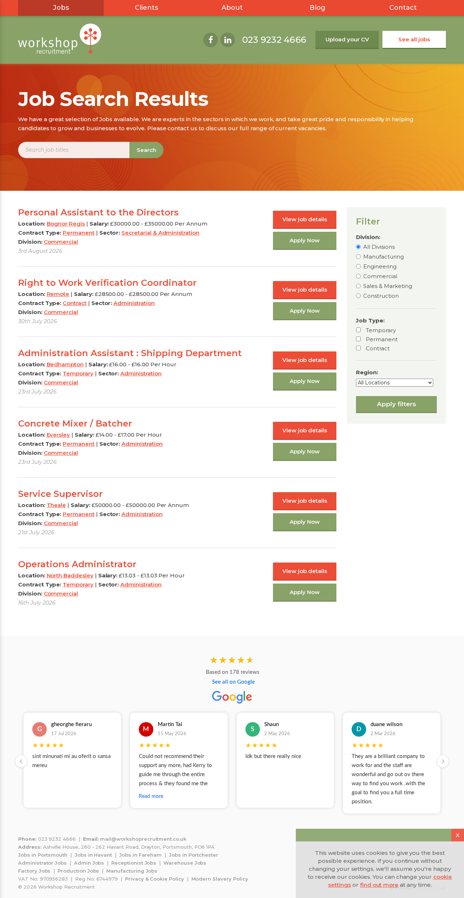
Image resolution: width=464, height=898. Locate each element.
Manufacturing (383, 256)
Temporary (381, 330)
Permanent (382, 339)
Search (146, 150)
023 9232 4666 (274, 39)
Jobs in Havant (93, 855)
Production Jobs (78, 871)
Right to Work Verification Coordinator (107, 282)
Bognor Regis (66, 223)
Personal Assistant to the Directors (98, 212)
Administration (133, 303)
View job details (304, 219)
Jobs (61, 8)
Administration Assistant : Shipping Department (130, 353)
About (232, 8)
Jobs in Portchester (193, 855)
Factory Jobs (34, 871)
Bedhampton (65, 364)
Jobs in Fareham (140, 855)
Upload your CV (347, 39)
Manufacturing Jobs (131, 871)
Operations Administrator (77, 564)
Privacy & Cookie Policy (154, 879)
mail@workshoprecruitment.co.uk (143, 839)
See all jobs (414, 39)
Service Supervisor (60, 494)
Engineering (380, 266)
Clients (146, 8)
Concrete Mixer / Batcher (75, 423)
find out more (379, 884)
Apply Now (305, 240)
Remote (58, 294)
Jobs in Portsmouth (42, 855)
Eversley (58, 434)
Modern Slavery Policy (219, 879)
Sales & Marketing (387, 286)
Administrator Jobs (42, 863)
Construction (381, 295)
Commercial (380, 276)
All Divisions (379, 246)
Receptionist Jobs (133, 863)
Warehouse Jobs (184, 863)
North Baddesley (70, 575)
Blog (318, 8)
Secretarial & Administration (160, 232)
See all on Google (233, 682)
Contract (378, 348)
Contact (403, 8)
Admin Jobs (89, 863)
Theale (56, 505)
